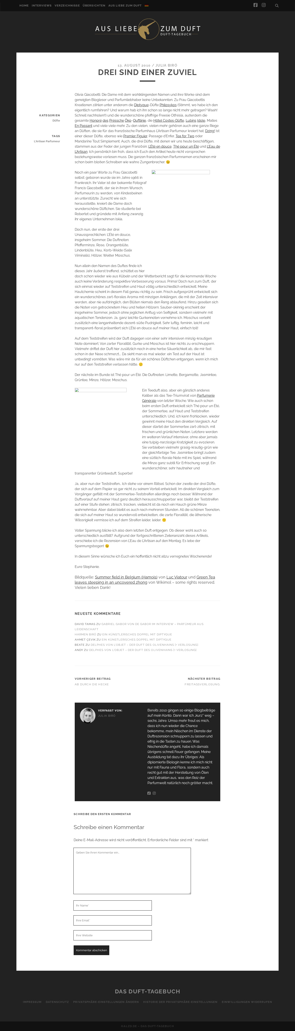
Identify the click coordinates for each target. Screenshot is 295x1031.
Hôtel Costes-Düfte (168, 120)
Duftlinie (139, 120)
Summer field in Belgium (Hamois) (126, 577)
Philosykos (168, 105)
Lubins (191, 120)
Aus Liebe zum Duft (125, 5)
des (105, 120)
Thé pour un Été (186, 146)
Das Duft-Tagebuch (147, 991)
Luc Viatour (177, 577)
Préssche (116, 120)
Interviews (42, 5)
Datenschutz (57, 1002)
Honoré (96, 120)
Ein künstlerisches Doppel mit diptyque (137, 634)
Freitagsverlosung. (202, 684)
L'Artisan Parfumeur (47, 141)
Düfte (56, 120)
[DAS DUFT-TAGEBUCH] (147, 39)
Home (24, 5)
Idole (201, 120)
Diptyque (141, 105)
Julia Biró (166, 65)
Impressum (32, 1002)
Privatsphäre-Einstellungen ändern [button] (106, 1002)
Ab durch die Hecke (92, 684)
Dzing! (210, 131)
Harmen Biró (85, 634)
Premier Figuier (135, 136)
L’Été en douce (159, 146)
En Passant (83, 126)
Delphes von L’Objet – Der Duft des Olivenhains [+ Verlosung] (144, 644)
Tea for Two (185, 136)
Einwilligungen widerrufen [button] (247, 1002)
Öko (128, 120)
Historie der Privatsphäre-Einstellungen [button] (180, 1002)
